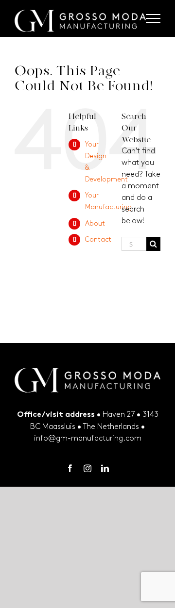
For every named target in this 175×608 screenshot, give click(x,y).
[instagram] (87, 468)
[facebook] (70, 468)
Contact (98, 239)
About (95, 223)
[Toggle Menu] (153, 18)
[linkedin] (105, 468)
